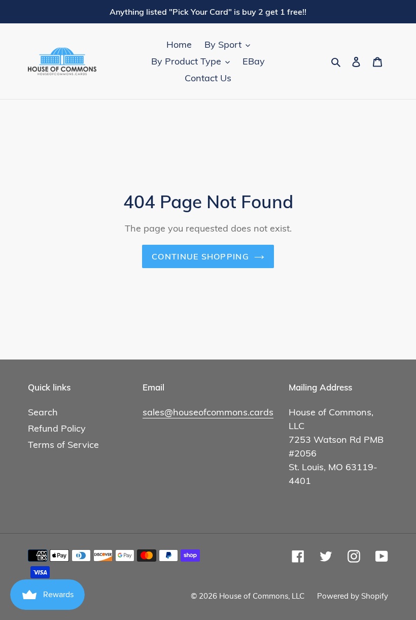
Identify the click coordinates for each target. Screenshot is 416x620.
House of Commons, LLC (261, 596)
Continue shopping (200, 256)
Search (43, 412)
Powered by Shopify (352, 596)
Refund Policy (57, 428)
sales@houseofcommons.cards (208, 412)
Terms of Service (63, 444)
